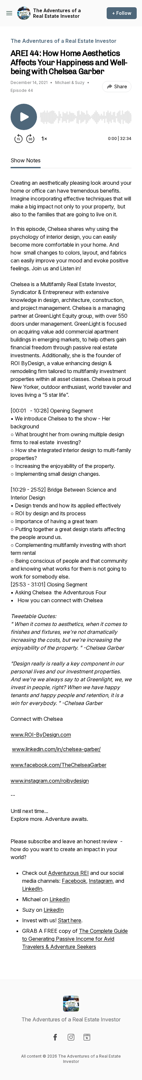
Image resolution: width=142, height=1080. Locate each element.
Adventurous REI (68, 873)
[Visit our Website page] (87, 1037)
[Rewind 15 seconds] (18, 138)
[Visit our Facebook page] (55, 1037)
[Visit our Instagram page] (71, 1037)
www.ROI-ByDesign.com (41, 734)
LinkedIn (32, 888)
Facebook (74, 881)
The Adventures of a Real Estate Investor (57, 13)
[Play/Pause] (24, 117)
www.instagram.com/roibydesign (50, 780)
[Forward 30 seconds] (30, 138)
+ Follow (121, 13)
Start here (69, 920)
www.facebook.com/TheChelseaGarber (58, 765)
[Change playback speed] (44, 138)
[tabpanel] (71, 568)
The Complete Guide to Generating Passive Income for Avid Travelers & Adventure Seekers (75, 939)
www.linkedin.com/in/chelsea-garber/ (56, 749)
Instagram (101, 881)
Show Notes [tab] (26, 160)
